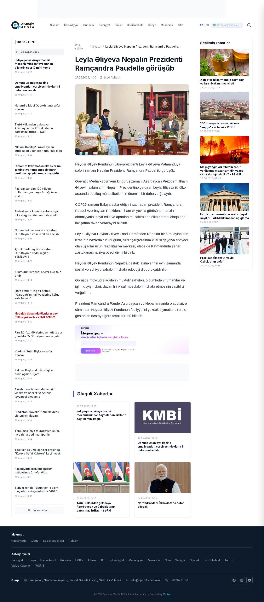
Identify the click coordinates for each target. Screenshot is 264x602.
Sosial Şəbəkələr (53, 540)
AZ (201, 25)
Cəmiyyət (104, 24)
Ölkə (180, 24)
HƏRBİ (79, 560)
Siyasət (54, 24)
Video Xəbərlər (21, 565)
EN (207, 25)
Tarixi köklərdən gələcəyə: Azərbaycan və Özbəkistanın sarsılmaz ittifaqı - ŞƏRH (96, 506)
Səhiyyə (180, 560)
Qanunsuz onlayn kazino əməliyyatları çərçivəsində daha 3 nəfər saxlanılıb (160, 446)
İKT (102, 560)
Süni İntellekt (135, 24)
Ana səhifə (79, 46)
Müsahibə (167, 24)
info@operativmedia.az (145, 580)
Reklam (73, 540)
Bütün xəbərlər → (39, 510)
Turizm (229, 560)
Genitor (132, 339)
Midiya (166, 594)
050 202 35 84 (179, 580)
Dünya (152, 24)
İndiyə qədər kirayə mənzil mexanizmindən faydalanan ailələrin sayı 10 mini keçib (101, 415)
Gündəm (88, 24)
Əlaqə (34, 540)
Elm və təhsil (48, 560)
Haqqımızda (18, 540)
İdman (119, 24)
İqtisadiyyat (71, 24)
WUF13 (39, 565)
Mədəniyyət (136, 560)
